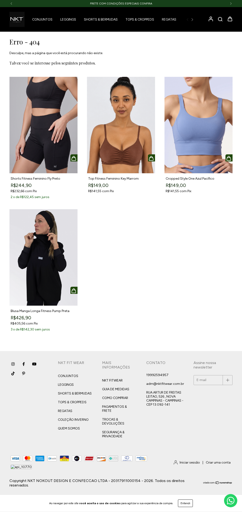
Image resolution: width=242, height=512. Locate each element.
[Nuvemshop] (218, 483)
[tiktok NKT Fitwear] (13, 373)
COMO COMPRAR (115, 398)
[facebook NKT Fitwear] (23, 364)
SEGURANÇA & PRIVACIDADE (113, 434)
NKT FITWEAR (112, 380)
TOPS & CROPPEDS (139, 19)
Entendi (185, 503)
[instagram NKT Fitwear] (13, 364)
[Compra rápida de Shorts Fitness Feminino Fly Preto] (74, 157)
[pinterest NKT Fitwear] (23, 373)
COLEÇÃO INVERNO (73, 420)
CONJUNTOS (42, 19)
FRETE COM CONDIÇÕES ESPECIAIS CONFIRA (121, 3)
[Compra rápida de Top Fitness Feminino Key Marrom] (151, 157)
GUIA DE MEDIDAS (115, 389)
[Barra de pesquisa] (220, 19)
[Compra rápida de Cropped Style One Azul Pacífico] (229, 157)
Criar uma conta (218, 462)
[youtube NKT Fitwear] (34, 364)
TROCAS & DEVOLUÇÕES (113, 421)
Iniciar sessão (190, 462)
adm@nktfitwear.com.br (165, 384)
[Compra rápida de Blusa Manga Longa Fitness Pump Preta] (74, 290)
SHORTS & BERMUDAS (101, 19)
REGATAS (169, 19)
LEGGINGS (68, 19)
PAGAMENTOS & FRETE (114, 409)
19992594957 (157, 375)
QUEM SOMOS (69, 428)
